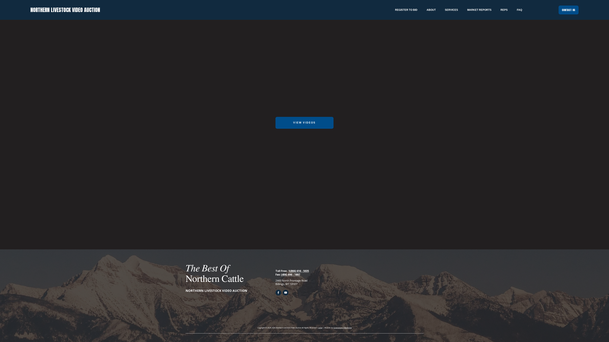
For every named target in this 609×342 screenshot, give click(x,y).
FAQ (519, 10)
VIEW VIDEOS (304, 122)
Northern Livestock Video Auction (65, 10)
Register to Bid (406, 10)
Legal (320, 327)
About (431, 10)
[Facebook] (278, 292)
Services (451, 10)
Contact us (568, 10)
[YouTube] (285, 292)
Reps (504, 10)
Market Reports (479, 10)
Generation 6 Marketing (342, 327)
